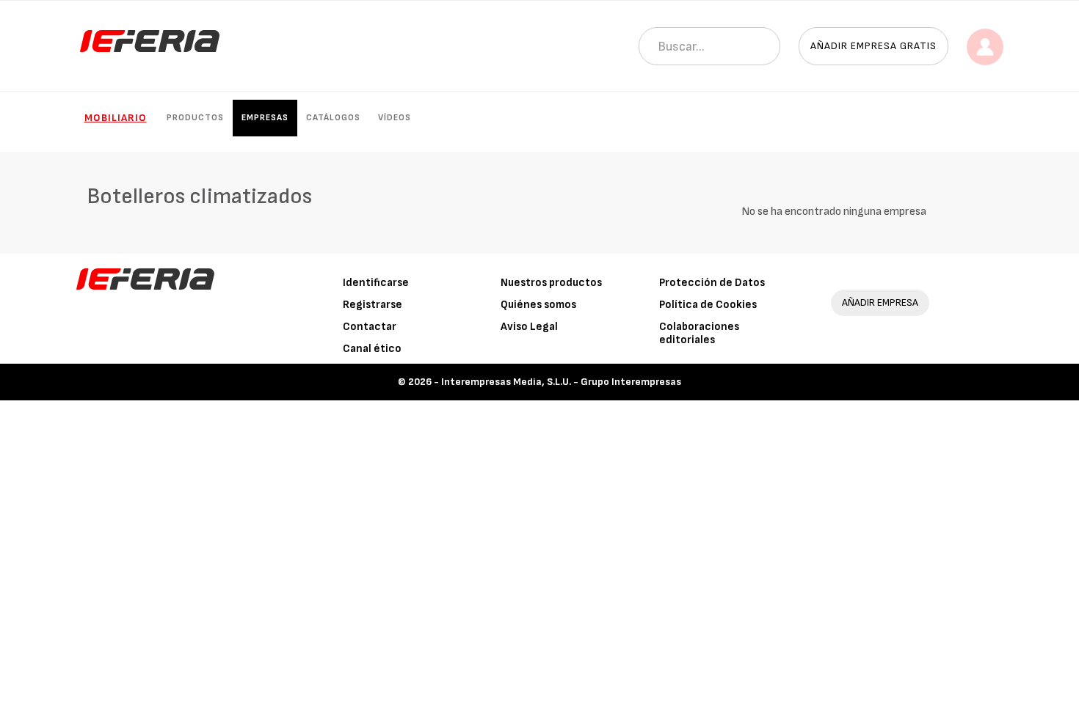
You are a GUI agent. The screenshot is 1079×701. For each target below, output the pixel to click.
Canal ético (372, 349)
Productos (195, 117)
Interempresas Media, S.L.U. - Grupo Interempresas (561, 381)
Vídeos (394, 117)
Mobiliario (115, 117)
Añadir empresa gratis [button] (873, 46)
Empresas (264, 117)
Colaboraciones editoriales (699, 333)
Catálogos (333, 117)
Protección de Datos (712, 283)
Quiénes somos (538, 305)
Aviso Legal (529, 327)
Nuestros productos (551, 283)
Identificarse (376, 283)
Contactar (369, 327)
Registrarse (372, 305)
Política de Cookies (708, 305)
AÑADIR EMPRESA (880, 302)
